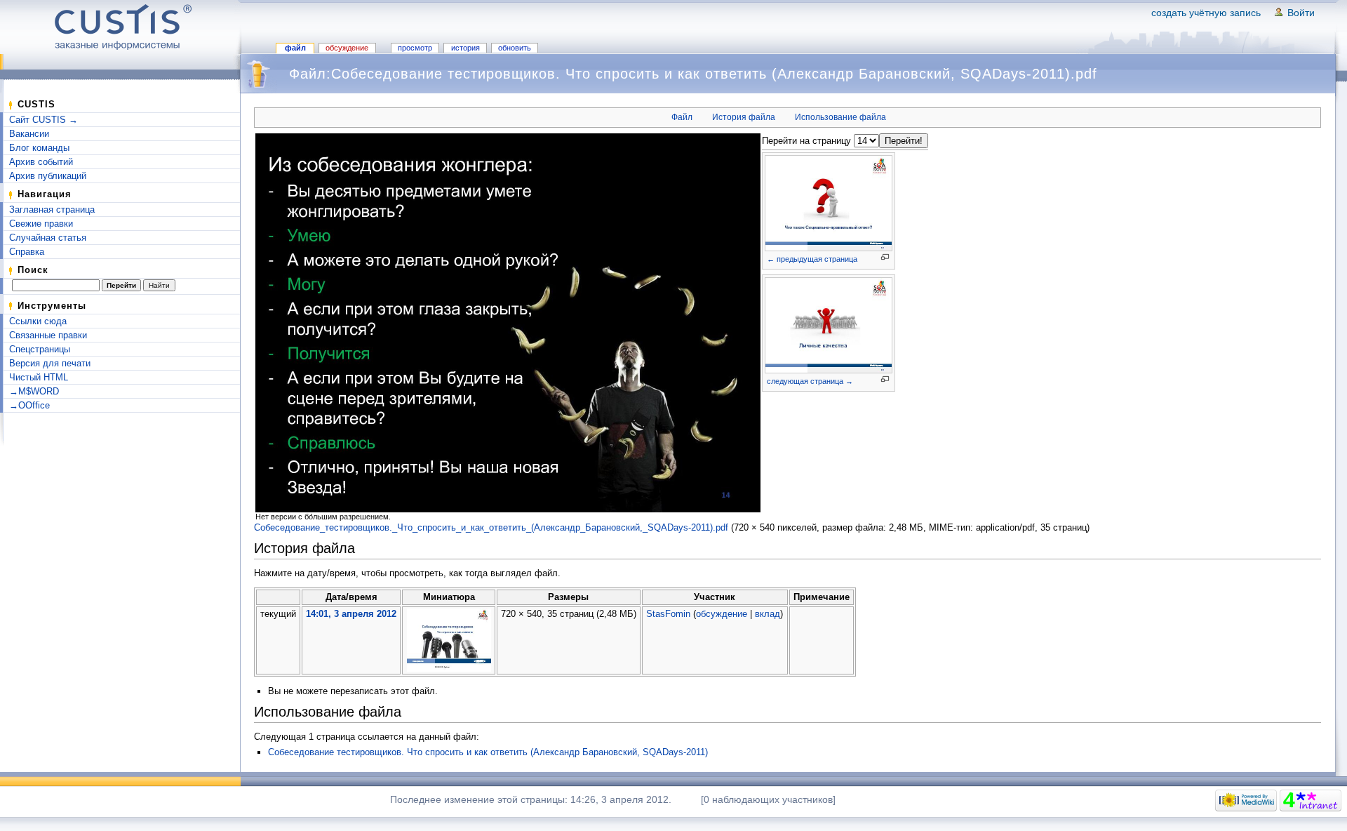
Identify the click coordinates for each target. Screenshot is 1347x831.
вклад (767, 614)
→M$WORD (34, 391)
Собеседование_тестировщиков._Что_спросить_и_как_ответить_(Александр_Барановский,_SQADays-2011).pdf (491, 527)
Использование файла (840, 117)
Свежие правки (41, 223)
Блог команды (39, 147)
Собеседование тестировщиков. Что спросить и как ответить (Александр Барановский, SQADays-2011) (488, 752)
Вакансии (29, 133)
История (465, 48)
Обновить (514, 48)
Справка (26, 251)
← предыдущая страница (812, 259)
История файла (743, 117)
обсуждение (721, 614)
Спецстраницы (39, 349)
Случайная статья (47, 237)
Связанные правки (48, 335)
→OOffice (29, 405)
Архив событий (41, 162)
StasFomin (668, 614)
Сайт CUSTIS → (43, 119)
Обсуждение (347, 48)
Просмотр (415, 48)
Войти (1301, 12)
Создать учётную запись (1206, 12)
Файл (295, 48)
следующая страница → (810, 381)
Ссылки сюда (38, 321)
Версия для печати (50, 363)
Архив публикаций (47, 176)
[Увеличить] (885, 257)
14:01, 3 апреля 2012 (351, 614)
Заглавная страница (52, 209)
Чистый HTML (38, 377)
